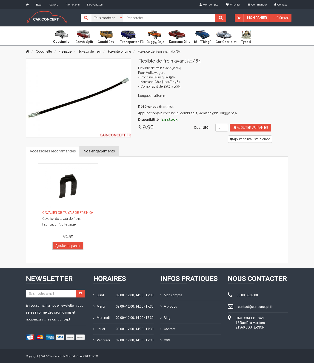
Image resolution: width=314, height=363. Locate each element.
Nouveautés (95, 4)
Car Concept (56, 356)
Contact (282, 4)
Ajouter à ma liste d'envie (251, 139)
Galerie (53, 4)
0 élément (281, 18)
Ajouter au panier (252, 127)
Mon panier (257, 18)
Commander (259, 4)
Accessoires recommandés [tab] (53, 151)
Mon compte (210, 4)
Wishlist (235, 4)
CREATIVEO (90, 356)
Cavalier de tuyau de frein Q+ (67, 212)
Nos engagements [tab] (99, 151)
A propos (170, 306)
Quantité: (201, 127)
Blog (39, 4)
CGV (167, 340)
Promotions (73, 4)
